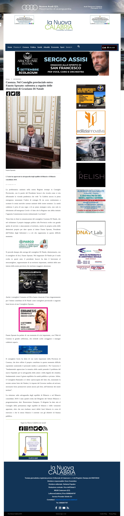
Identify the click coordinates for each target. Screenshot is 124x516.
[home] (59, 24)
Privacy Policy (112, 514)
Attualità (47, 47)
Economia (55, 47)
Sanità (39, 47)
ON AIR (111, 48)
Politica (33, 47)
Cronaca (26, 47)
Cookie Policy (103, 514)
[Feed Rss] (68, 508)
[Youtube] (64, 508)
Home (10, 47)
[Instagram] (60, 508)
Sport (62, 47)
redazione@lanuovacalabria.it (66, 500)
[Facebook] (56, 508)
